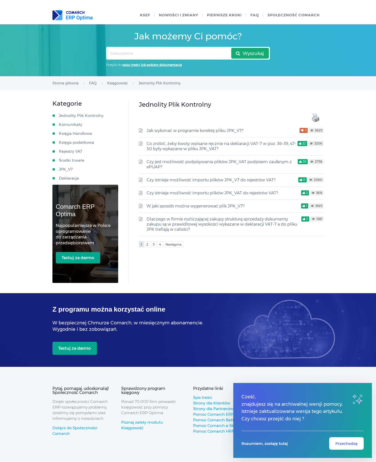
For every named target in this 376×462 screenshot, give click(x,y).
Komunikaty (70, 124)
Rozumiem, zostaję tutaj (264, 443)
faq (254, 15)
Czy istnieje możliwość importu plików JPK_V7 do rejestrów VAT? (211, 180)
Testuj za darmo (78, 257)
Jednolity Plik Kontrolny (81, 115)
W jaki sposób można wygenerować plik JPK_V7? (196, 206)
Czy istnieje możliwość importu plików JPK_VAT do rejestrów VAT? (212, 193)
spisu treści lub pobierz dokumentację (152, 65)
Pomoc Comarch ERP (213, 414)
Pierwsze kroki (224, 15)
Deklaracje (69, 178)
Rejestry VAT (70, 151)
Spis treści (202, 397)
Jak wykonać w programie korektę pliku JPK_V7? (195, 130)
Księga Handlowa (75, 133)
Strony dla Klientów (211, 403)
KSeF (145, 15)
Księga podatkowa (76, 142)
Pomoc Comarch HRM (214, 431)
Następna (173, 244)
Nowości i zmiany (178, 15)
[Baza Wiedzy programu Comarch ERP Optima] (72, 15)
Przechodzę (346, 443)
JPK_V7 (66, 169)
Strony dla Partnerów (213, 408)
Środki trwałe (71, 160)
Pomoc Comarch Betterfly (217, 419)
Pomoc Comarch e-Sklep (216, 425)
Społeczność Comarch (294, 15)
